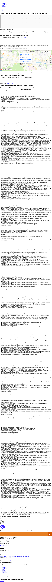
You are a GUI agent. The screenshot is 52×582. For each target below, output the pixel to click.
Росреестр (4, 6)
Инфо (3, 9)
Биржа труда (4, 572)
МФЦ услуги (2, 0)
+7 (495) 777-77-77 (22, 37)
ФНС (3, 8)
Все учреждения (5, 10)
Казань (27, 556)
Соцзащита (4, 7)
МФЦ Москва (5, 4)
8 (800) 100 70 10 (4, 545)
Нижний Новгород (22, 556)
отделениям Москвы (9, 83)
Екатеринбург (16, 556)
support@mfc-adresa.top (10, 560)
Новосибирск (11, 556)
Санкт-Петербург (6, 556)
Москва (1, 556)
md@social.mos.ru (12, 42)
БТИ (3, 5)
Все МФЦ (4, 3)
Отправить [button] (2, 581)
